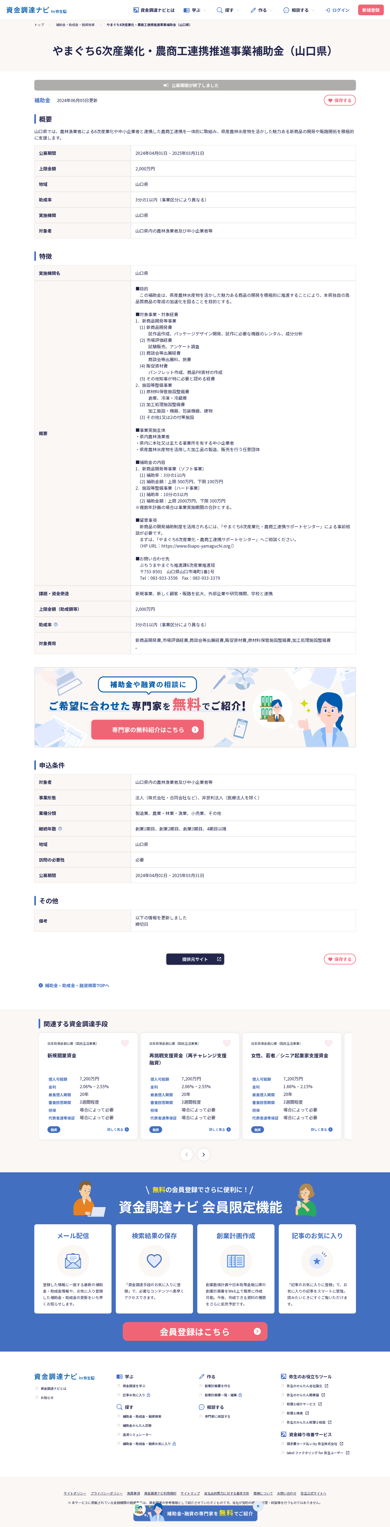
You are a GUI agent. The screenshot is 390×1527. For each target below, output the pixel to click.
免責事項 (133, 1493)
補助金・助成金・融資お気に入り (147, 1443)
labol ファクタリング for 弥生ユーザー (315, 1452)
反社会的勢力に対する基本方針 (226, 1493)
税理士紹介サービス (301, 1404)
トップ (39, 24)
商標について (263, 1493)
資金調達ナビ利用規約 (160, 1493)
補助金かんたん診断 (137, 1425)
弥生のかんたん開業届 (303, 1395)
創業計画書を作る (218, 1385)
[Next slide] (203, 1154)
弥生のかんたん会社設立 (304, 1385)
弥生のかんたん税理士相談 (306, 1422)
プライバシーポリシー (107, 1493)
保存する (343, 100)
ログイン (341, 10)
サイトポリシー (75, 1493)
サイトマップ (190, 1493)
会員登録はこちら (195, 1331)
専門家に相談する (218, 1416)
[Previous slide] (186, 1154)
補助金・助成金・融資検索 (75, 24)
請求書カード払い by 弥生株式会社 (312, 1443)
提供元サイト (195, 959)
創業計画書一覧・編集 (221, 1395)
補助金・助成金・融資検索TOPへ (77, 985)
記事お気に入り (134, 1395)
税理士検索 (295, 1413)
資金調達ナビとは (157, 10)
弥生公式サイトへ (313, 1493)
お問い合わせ (286, 1493)
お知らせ (47, 1397)
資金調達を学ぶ (134, 1385)
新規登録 (371, 10)
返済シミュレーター (137, 1434)
